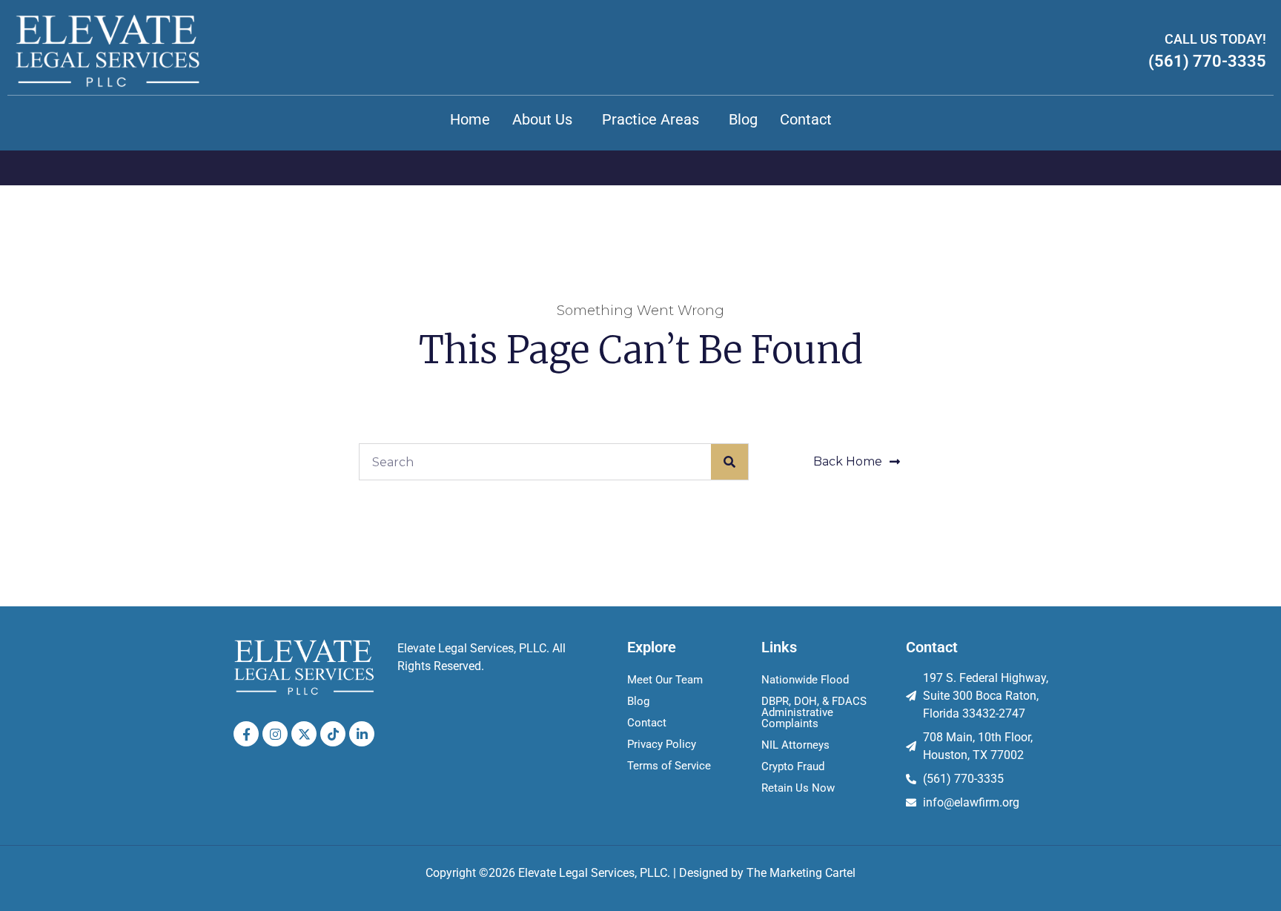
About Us (542, 119)
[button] (546, 119)
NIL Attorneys (795, 745)
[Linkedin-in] (361, 733)
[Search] (729, 462)
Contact (806, 119)
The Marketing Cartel (801, 873)
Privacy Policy (661, 744)
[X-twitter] (304, 733)
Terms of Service (669, 765)
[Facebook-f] (246, 733)
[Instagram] (275, 733)
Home (470, 119)
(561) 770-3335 (1207, 61)
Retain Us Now (798, 788)
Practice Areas (650, 119)
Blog (743, 119)
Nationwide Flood (805, 679)
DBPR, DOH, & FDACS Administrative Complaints (814, 712)
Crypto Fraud (792, 766)
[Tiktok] (332, 733)
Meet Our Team (665, 679)
